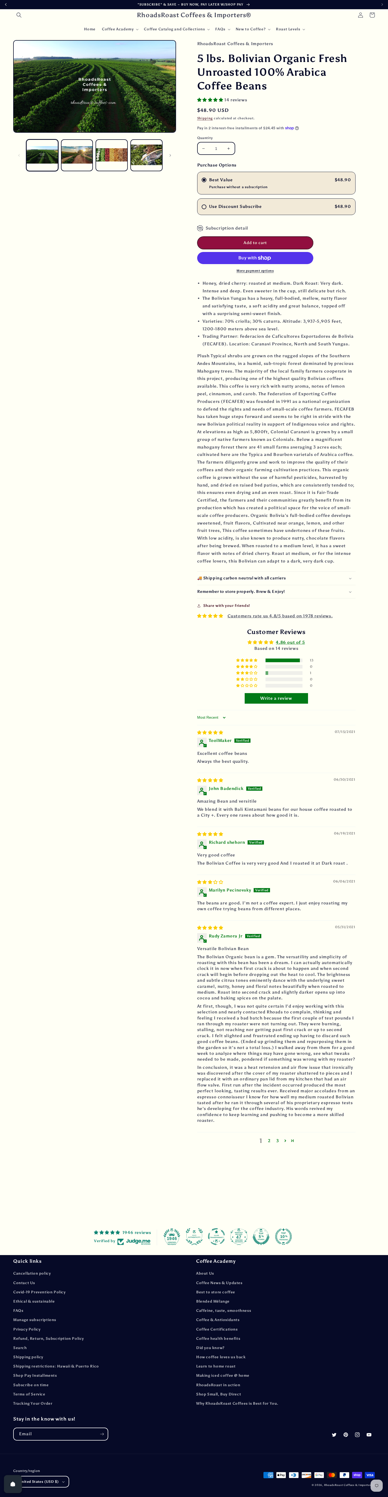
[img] (210, 732)
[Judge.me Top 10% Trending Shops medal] (283, 1236)
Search (20, 1348)
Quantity (205, 138)
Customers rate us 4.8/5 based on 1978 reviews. (280, 615)
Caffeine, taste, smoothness (223, 1310)
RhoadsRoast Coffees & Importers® (349, 1485)
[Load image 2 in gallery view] (77, 155)
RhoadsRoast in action (218, 1385)
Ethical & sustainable (34, 1301)
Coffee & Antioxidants (218, 1320)
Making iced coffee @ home (222, 1375)
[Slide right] (170, 155)
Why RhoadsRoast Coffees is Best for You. (237, 1403)
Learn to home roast (215, 1366)
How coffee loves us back (220, 1357)
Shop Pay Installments (35, 1375)
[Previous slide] (6, 4)
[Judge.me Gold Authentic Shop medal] (194, 1236)
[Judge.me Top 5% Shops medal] (261, 1236)
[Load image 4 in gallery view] (146, 155)
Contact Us (24, 1283)
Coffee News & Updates (219, 1283)
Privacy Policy (26, 1329)
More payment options (255, 271)
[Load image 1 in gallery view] (42, 155)
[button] (19, 15)
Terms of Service (29, 1394)
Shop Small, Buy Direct (218, 1394)
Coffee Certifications (217, 1329)
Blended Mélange (213, 1301)
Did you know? (210, 1348)
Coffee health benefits (218, 1338)
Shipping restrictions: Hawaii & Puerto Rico (56, 1366)
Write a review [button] (276, 698)
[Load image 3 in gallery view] (112, 155)
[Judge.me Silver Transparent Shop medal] (216, 1236)
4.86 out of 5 (290, 642)
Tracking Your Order (32, 1403)
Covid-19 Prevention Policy (39, 1292)
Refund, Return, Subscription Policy (48, 1338)
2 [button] (269, 1140)
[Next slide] (382, 4)
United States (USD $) (39, 1482)
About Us (205, 1273)
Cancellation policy (32, 1273)
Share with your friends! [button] (226, 605)
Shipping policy (28, 1357)
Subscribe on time (31, 1385)
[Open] (13, 1484)
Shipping (205, 118)
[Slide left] (19, 155)
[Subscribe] (102, 1434)
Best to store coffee (215, 1292)
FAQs (18, 1310)
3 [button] (277, 1140)
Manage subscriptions (34, 1320)
